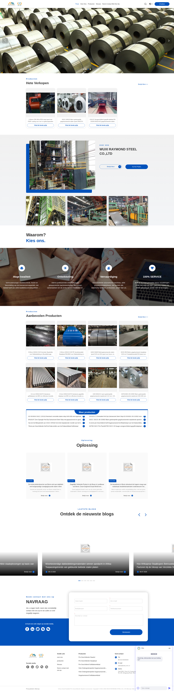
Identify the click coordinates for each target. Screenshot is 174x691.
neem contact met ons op (111, 4)
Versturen (126, 632)
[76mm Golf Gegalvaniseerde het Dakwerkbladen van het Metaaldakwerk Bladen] (145, 420)
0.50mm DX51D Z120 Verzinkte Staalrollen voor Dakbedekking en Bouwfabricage (40, 353)
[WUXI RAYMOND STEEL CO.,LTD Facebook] (27, 667)
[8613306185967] (37, 629)
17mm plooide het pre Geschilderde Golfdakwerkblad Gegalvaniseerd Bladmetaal (54, 420)
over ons (83, 4)
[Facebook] (26, 629)
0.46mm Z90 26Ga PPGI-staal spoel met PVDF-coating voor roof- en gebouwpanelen (40, 120)
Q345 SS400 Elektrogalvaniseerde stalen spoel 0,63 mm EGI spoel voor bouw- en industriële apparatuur (102, 353)
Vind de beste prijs (40, 125)
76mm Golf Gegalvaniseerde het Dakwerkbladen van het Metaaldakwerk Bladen (115, 420)
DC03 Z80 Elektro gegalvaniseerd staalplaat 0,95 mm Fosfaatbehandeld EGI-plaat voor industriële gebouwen (133, 353)
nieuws (98, 4)
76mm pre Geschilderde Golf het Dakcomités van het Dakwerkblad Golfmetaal (53, 417)
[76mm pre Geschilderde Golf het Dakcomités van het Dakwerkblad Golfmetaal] (84, 417)
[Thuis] (36, 658)
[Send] (169, 688)
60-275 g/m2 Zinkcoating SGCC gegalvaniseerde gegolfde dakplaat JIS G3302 (53, 426)
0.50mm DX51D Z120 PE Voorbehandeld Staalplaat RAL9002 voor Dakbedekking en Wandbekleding (71, 353)
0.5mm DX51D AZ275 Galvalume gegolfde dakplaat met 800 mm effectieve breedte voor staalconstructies (71, 395)
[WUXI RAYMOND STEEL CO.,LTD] (14, 4)
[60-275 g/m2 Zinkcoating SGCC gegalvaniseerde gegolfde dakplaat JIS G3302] (84, 427)
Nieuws (59, 664)
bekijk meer (143, 84)
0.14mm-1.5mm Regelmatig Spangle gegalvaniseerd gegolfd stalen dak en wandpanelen (116, 426)
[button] (83, 69)
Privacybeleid (30, 689)
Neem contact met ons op (63, 669)
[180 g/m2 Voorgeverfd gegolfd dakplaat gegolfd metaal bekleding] (145, 423)
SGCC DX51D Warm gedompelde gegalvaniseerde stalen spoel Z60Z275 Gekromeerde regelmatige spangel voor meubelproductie (71, 120)
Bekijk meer (44, 495)
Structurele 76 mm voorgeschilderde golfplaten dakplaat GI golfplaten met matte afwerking (55, 423)
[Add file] (138, 688)
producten (91, 4)
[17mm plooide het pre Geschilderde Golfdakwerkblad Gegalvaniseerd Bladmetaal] (84, 420)
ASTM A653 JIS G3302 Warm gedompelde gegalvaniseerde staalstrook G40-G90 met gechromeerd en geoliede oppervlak (133, 395)
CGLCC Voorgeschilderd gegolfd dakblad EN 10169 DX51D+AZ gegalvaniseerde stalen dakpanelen (102, 120)
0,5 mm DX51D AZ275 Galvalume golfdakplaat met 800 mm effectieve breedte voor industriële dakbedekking (40, 395)
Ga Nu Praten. (136, 166)
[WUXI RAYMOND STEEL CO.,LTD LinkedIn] (32, 629)
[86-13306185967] (42, 629)
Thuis (77, 4)
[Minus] (169, 648)
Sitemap (37, 689)
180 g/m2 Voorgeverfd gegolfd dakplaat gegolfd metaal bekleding (110, 423)
